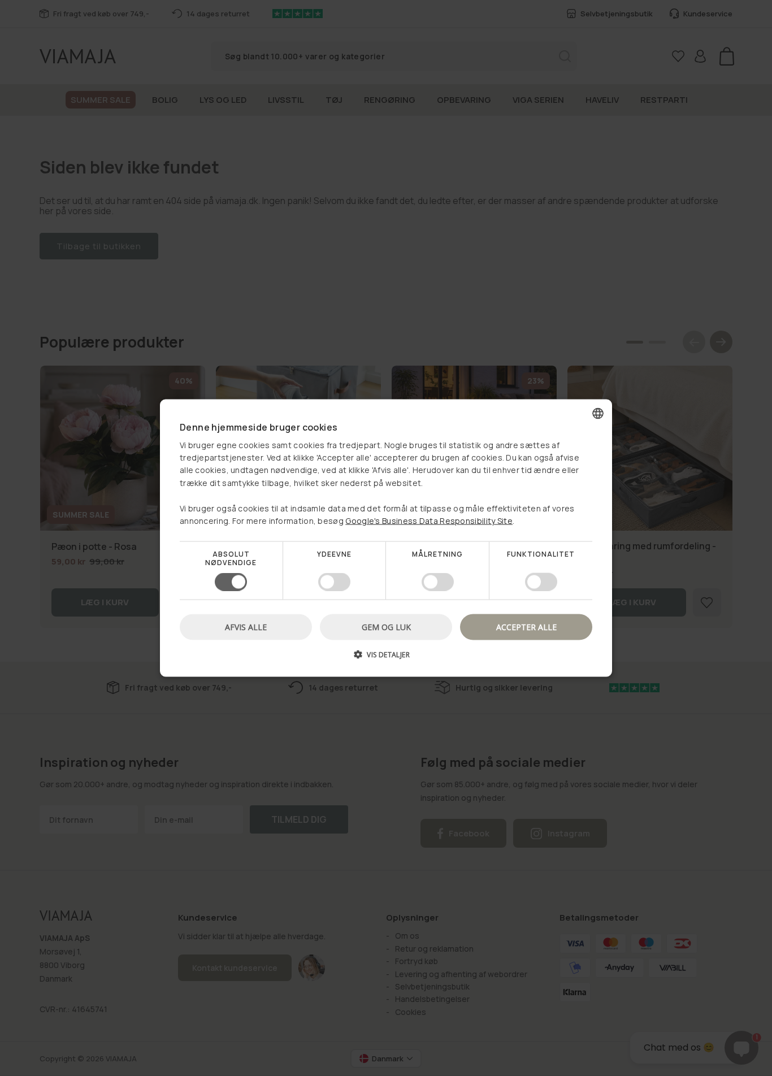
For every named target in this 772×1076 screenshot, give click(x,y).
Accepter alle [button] (526, 626)
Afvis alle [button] (246, 626)
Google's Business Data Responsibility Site (429, 520)
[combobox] (598, 413)
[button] (386, 658)
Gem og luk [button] (386, 626)
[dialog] (386, 538)
